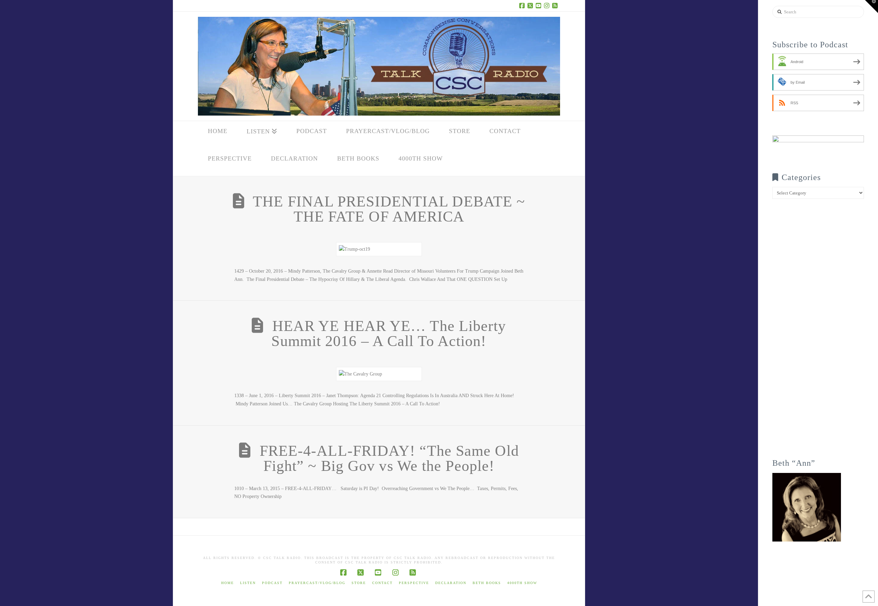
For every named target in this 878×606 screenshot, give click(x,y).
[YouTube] (539, 5)
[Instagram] (548, 5)
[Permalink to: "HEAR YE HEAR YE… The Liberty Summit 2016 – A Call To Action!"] (379, 374)
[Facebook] (523, 5)
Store (359, 583)
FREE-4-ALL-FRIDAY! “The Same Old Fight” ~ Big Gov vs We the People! (389, 458)
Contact (382, 583)
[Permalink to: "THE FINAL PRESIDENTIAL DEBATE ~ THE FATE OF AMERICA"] (379, 249)
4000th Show (522, 583)
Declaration (450, 583)
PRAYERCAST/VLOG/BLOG (317, 583)
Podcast (272, 583)
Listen (248, 583)
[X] (531, 5)
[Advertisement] (818, 333)
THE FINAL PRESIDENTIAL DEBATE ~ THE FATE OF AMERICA (389, 209)
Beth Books (487, 583)
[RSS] (556, 5)
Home (227, 583)
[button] (871, 6)
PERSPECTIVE (414, 583)
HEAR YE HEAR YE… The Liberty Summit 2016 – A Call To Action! (388, 333)
